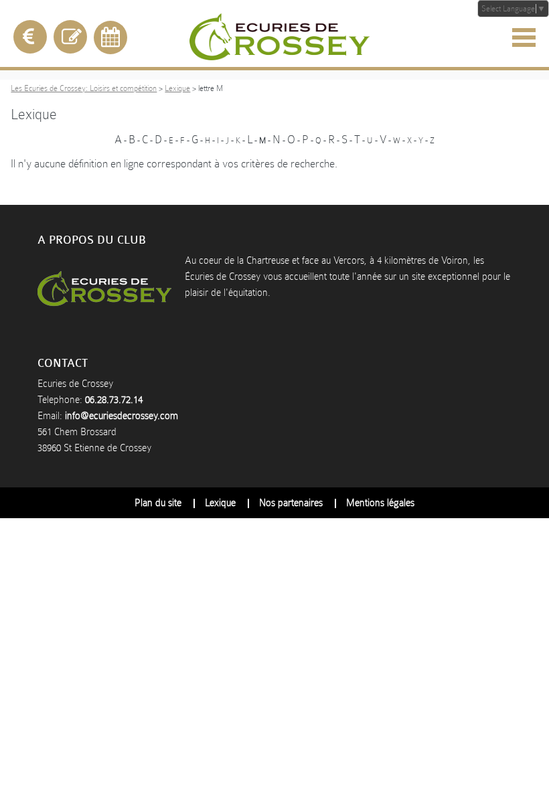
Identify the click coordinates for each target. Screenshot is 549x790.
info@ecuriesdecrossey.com (121, 415)
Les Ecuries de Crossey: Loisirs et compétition (84, 88)
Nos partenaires (291, 502)
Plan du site (158, 502)
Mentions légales (380, 502)
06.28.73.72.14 (114, 399)
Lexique (177, 88)
